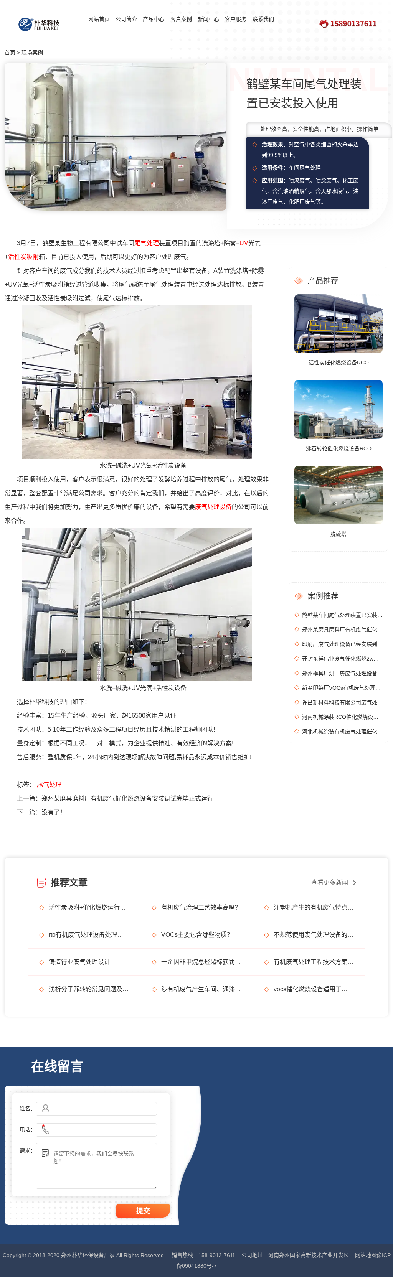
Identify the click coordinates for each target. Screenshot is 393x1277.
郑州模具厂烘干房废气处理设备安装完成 (342, 673)
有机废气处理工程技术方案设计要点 (313, 962)
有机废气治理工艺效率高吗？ (201, 907)
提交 (143, 1211)
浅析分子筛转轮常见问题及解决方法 (89, 989)
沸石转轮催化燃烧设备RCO (339, 448)
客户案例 (181, 19)
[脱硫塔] (338, 494)
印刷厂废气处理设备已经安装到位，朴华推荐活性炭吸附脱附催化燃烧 (342, 644)
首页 (10, 52)
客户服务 (235, 19)
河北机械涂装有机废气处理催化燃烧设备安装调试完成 (342, 731)
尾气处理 (146, 243)
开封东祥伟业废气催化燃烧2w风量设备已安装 (342, 659)
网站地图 (365, 1255)
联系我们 (263, 19)
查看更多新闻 (329, 882)
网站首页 (99, 19)
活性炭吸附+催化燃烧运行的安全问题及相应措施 (89, 907)
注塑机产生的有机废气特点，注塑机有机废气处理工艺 (313, 907)
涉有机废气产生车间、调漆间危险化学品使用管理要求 (201, 989)
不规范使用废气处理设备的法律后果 (313, 934)
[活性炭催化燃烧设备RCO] (338, 323)
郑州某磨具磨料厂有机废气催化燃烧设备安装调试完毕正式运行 (127, 798)
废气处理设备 (213, 507)
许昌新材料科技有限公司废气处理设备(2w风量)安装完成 (342, 702)
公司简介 (126, 19)
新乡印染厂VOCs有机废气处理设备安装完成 (342, 688)
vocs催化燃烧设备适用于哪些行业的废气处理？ (313, 989)
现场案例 (32, 52)
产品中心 (153, 19)
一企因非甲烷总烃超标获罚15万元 (201, 962)
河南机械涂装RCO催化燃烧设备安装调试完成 (342, 717)
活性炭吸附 (23, 257)
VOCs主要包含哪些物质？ (197, 934)
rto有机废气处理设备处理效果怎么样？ (89, 934)
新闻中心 (208, 19)
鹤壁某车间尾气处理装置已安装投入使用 (342, 615)
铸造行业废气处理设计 (79, 962)
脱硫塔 (338, 534)
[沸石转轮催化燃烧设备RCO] (338, 409)
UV (243, 243)
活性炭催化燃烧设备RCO (339, 362)
